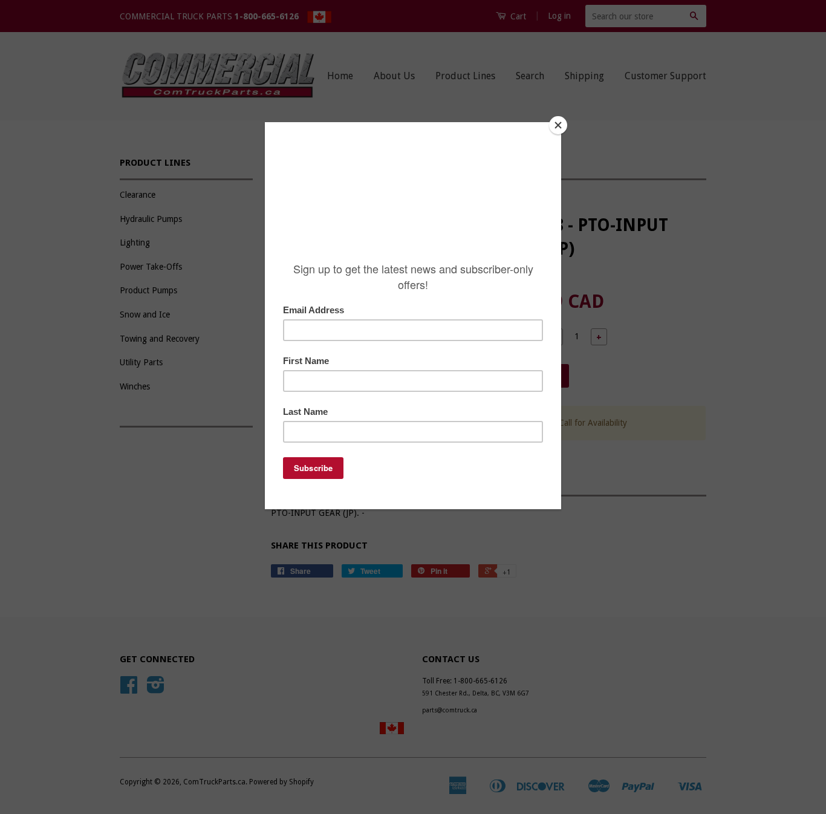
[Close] (558, 125)
